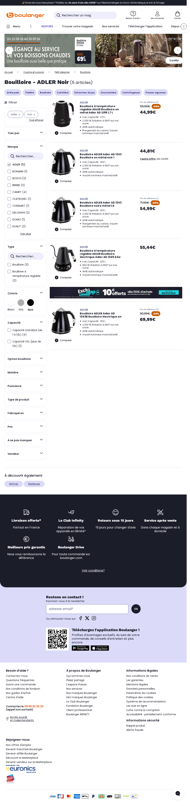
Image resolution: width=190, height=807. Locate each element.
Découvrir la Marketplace (22, 758)
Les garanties (134, 680)
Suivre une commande (21, 684)
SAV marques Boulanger (81, 697)
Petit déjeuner (62, 72)
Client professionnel (79, 710)
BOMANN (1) (19, 171)
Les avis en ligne (136, 706)
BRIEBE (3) (18, 185)
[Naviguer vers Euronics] (33, 769)
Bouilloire (45, 92)
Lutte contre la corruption (143, 710)
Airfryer (13, 484)
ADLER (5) (18, 164)
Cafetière (62, 92)
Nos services (74, 689)
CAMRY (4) (19, 192)
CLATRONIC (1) (21, 199)
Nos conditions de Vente (142, 676)
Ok (136, 609)
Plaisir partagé (75, 680)
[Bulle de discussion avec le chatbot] (178, 793)
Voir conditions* (93, 570)
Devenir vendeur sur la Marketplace (29, 762)
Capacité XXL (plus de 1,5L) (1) (26, 344)
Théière (29, 92)
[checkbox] (9, 164)
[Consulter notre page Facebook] (80, 619)
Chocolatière (108, 92)
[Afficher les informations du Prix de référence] (157, 102)
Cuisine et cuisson (33, 72)
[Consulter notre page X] (87, 619)
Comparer (66, 133)
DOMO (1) (18, 219)
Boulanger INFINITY (78, 714)
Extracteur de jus (84, 92)
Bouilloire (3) (20, 264)
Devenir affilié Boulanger (21, 753)
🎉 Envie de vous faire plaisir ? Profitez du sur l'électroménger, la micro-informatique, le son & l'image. (93, 2)
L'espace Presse (76, 684)
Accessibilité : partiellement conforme (151, 714)
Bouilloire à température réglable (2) (26, 276)
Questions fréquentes (20, 680)
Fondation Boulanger (79, 706)
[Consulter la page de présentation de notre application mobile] (80, 648)
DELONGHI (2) (21, 212)
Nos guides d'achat (18, 693)
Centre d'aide (15, 697)
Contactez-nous (17, 676)
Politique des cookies (139, 697)
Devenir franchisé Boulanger (24, 749)
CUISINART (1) (20, 206)
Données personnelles (140, 689)
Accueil (8, 72)
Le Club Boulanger (77, 701)
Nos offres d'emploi (18, 745)
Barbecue (34, 484)
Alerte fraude (134, 730)
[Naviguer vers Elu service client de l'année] (33, 778)
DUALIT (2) (19, 226)
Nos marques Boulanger (81, 693)
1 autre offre (147, 158)
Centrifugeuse (131, 92)
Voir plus (25, 234)
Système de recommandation (146, 701)
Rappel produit (135, 726)
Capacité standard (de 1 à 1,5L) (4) (27, 332)
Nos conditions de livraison (23, 689)
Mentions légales (137, 684)
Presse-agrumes (156, 92)
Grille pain (13, 92)
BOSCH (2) (19, 178)
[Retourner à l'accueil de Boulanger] (25, 15)
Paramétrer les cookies (141, 693)
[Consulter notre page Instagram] (94, 619)
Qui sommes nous (78, 676)
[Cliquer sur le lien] (95, 50)
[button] (184, 26)
